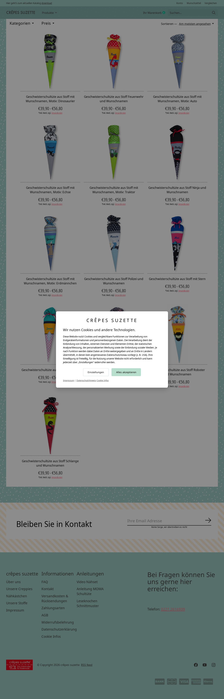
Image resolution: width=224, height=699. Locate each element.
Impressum (68, 380)
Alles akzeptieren (126, 372)
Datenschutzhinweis (86, 380)
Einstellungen (96, 372)
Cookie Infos (103, 380)
